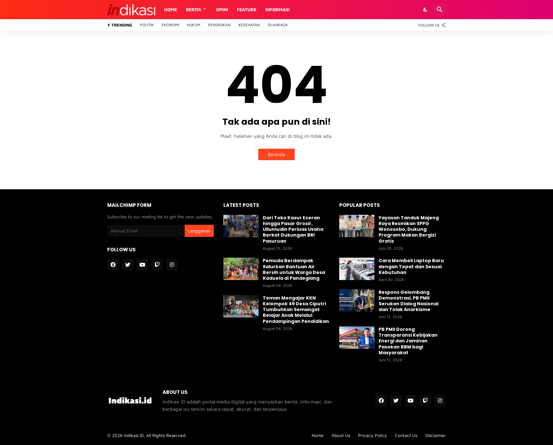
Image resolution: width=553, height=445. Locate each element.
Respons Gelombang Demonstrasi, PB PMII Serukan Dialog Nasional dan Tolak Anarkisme (408, 301)
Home (170, 9)
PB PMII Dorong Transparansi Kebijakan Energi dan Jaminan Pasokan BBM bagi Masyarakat (408, 340)
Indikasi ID (134, 435)
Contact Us (406, 435)
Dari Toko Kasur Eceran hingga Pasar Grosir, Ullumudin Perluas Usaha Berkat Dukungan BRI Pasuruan (293, 229)
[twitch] (157, 264)
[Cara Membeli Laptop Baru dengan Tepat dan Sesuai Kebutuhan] (356, 269)
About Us (341, 435)
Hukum (193, 24)
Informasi (277, 9)
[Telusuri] (440, 10)
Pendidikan (219, 24)
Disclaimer (435, 435)
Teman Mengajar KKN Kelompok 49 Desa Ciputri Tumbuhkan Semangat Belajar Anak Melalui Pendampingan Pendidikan (296, 309)
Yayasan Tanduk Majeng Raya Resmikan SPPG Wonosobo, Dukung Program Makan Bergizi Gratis (409, 229)
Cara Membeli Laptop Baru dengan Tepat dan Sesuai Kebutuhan (411, 266)
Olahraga (278, 24)
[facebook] (113, 264)
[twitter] (127, 264)
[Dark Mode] (425, 9)
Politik (147, 24)
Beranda (276, 154)
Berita (193, 9)
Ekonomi (170, 24)
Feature (246, 9)
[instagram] (172, 264)
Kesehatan (249, 24)
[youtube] (142, 264)
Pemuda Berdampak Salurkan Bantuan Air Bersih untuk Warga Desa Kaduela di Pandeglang (294, 269)
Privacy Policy (372, 435)
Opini (222, 9)
